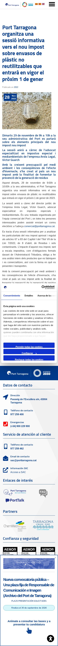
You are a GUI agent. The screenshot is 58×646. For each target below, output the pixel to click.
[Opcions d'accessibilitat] (50, 638)
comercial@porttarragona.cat (39, 226)
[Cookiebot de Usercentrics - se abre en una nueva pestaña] (42, 287)
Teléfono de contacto (21, 410)
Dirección (15, 395)
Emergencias (17, 422)
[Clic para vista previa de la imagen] (26, 110)
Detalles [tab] (29, 295)
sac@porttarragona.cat (23, 460)
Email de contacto (20, 456)
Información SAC (19, 468)
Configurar (27, 353)
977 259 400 (17, 414)
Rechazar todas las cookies (29, 359)
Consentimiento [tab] (11, 295)
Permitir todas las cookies (29, 347)
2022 (16, 87)
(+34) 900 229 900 (20, 426)
